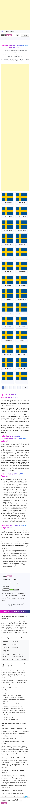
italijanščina (4, 597)
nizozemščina (23, 593)
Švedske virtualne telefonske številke (16, 545)
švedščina (17, 598)
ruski (3, 598)
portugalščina (24, 597)
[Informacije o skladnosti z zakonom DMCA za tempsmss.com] (6, 590)
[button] (17, 35)
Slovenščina (7, 598)
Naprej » (25, 387)
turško (21, 598)
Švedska (4, 476)
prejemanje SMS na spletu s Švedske (11, 410)
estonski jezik (4, 595)
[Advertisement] (15, 15)
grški (19, 595)
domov (3, 31)
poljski (19, 597)
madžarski (23, 595)
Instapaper (21, 583)
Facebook (4, 583)
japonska (9, 597)
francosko (14, 595)
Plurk (7, 586)
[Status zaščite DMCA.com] (14, 590)
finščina (10, 595)
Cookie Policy (19, 800)
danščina (17, 593)
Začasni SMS (8, 579)
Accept (4, 803)
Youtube (9, 583)
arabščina (9, 593)
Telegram (15, 583)
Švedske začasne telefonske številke (17, 555)
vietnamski (4, 600)
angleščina (4, 593)
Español (12, 598)
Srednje (4, 586)
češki (13, 593)
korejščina (14, 597)
